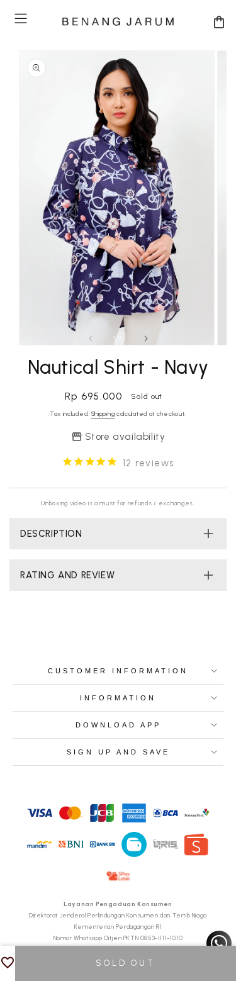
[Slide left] (90, 338)
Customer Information (118, 671)
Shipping (103, 414)
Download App (118, 725)
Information (118, 698)
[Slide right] (146, 338)
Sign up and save (118, 752)
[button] (20, 18)
